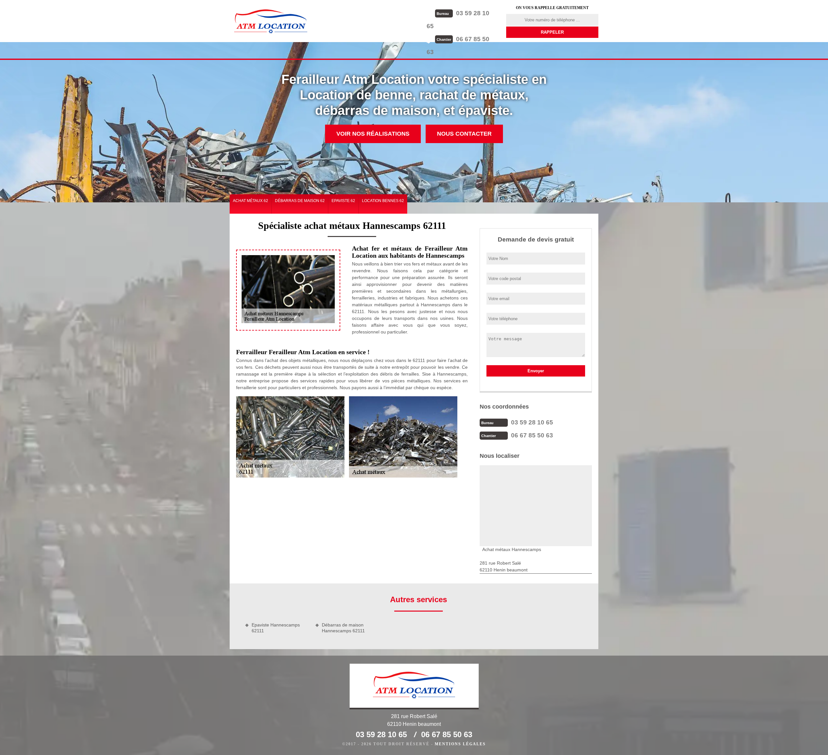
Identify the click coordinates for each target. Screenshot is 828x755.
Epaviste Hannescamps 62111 (276, 627)
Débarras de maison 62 (300, 200)
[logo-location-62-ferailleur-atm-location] (271, 21)
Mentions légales (460, 744)
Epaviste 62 (343, 200)
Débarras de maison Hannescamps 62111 (343, 627)
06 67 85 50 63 (532, 435)
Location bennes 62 (383, 200)
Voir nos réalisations (372, 133)
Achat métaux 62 (250, 200)
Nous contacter (464, 133)
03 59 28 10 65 (532, 422)
